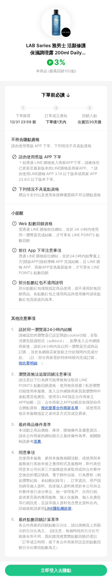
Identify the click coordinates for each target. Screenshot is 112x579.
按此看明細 (28, 363)
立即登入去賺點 (56, 570)
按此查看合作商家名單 (59, 407)
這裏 (37, 441)
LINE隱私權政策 (58, 508)
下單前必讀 (53, 95)
